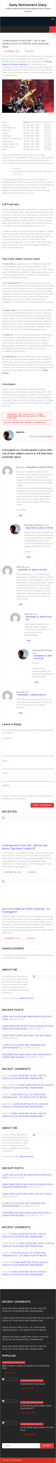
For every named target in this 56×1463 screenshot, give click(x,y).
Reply (21, 515)
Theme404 (16, 1460)
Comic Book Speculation (13, 1362)
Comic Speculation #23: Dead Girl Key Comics (27, 1035)
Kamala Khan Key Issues (32, 1384)
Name (5, 761)
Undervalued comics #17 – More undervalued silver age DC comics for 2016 (26, 416)
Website (6, 785)
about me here (26, 998)
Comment (7, 738)
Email (5, 773)
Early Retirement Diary (28, 5)
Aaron (31, 51)
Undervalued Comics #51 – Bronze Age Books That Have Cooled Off (24, 847)
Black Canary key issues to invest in (25, 422)
